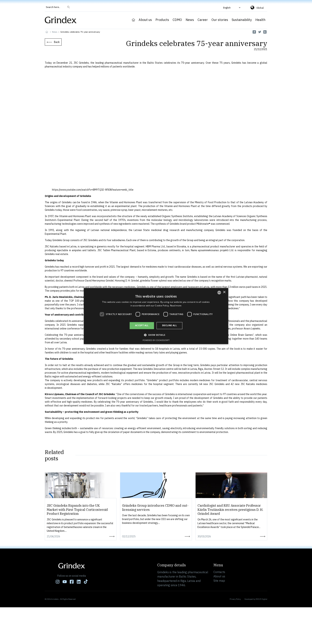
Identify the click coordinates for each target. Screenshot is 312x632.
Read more (176, 305)
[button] (232, 7)
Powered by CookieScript (156, 340)
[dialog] (156, 316)
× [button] (224, 292)
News (190, 20)
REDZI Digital (261, 599)
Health (260, 20)
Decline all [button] (169, 325)
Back (57, 42)
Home (133, 19)
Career (203, 20)
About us (145, 20)
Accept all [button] (142, 325)
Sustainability (242, 20)
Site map (219, 580)
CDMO (177, 20)
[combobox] (219, 292)
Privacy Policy (235, 599)
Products (162, 20)
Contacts (219, 572)
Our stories (219, 20)
